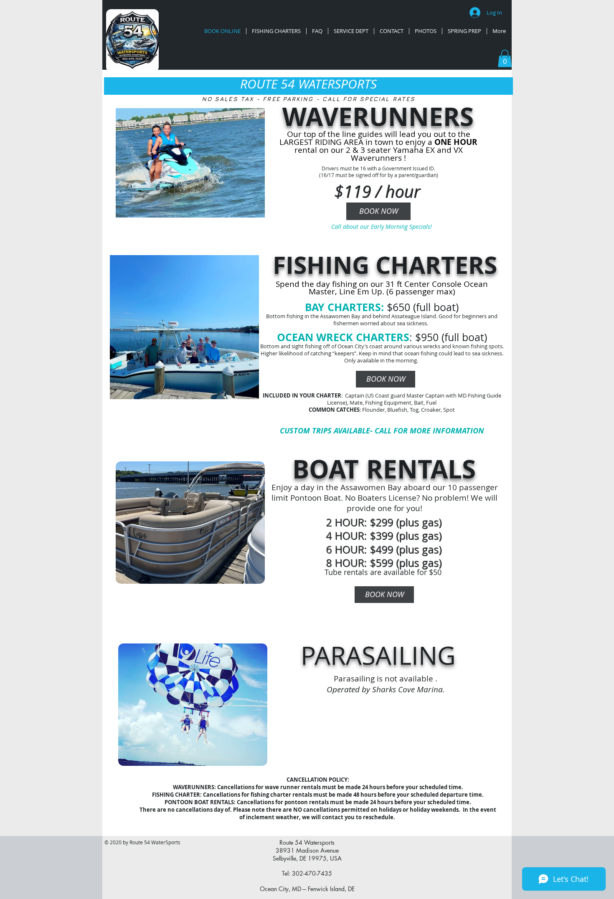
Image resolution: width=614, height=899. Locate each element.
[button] (504, 58)
